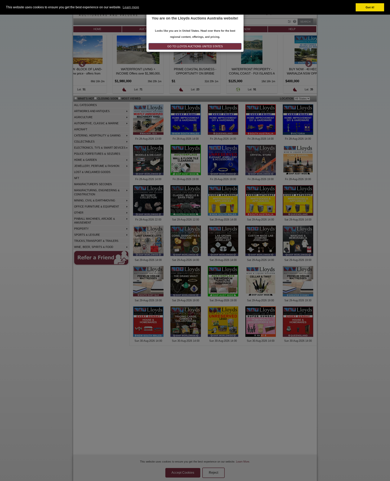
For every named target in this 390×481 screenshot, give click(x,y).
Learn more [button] (131, 7)
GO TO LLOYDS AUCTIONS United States (195, 46)
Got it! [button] (370, 7)
